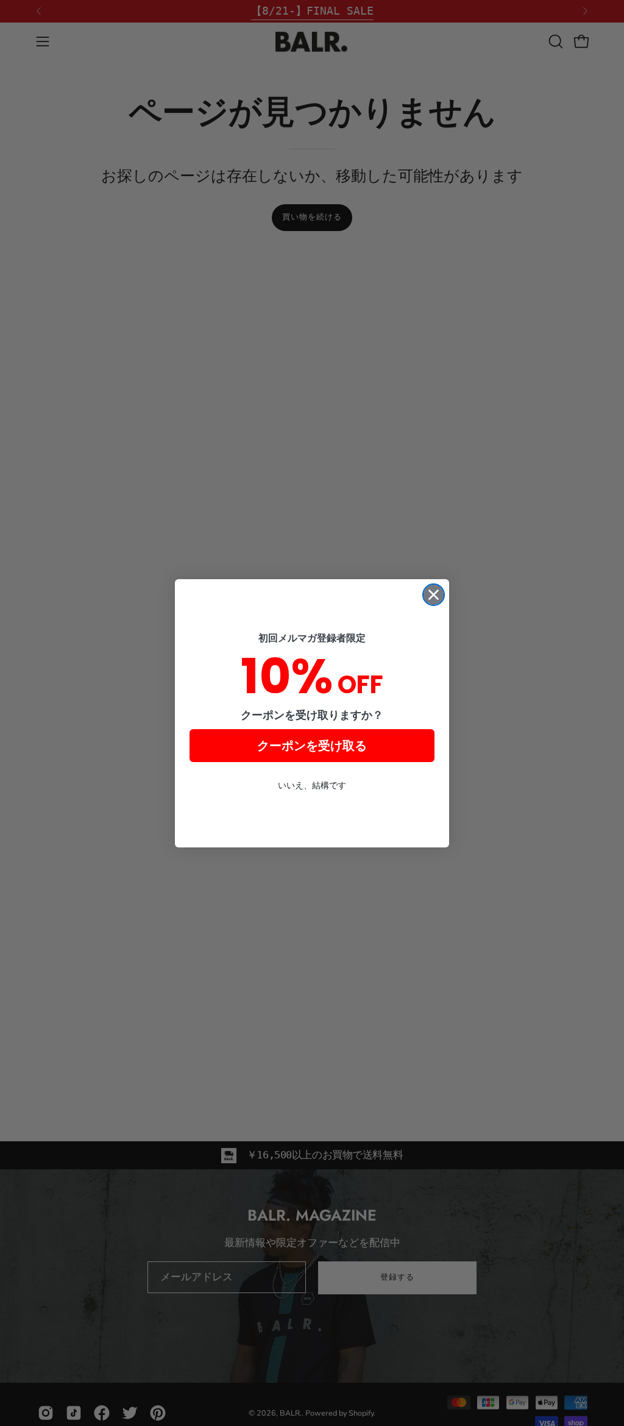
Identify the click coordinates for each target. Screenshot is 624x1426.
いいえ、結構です (312, 785)
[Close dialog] (433, 594)
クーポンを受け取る (312, 745)
